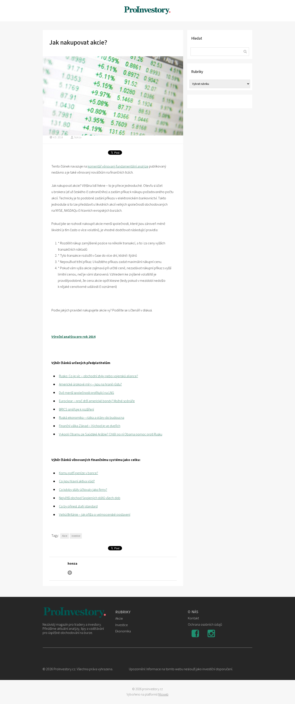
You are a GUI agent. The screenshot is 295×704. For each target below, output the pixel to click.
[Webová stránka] (70, 572)
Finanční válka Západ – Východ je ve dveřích (89, 426)
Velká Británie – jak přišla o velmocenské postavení (94, 514)
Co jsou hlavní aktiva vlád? (77, 481)
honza (77, 137)
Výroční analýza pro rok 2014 (73, 336)
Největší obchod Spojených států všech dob (89, 498)
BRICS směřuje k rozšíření (76, 409)
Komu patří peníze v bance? (78, 473)
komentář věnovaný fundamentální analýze (118, 166)
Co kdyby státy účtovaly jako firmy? (83, 489)
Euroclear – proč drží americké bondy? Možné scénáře (97, 401)
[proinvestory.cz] (147, 10)
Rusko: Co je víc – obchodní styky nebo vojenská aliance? (98, 376)
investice (75, 536)
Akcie (64, 536)
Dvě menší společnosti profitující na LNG (86, 392)
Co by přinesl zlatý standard (78, 506)
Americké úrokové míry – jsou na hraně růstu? (90, 384)
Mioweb (163, 694)
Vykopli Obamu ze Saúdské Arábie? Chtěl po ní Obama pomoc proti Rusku (110, 434)
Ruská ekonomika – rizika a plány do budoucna (91, 417)
